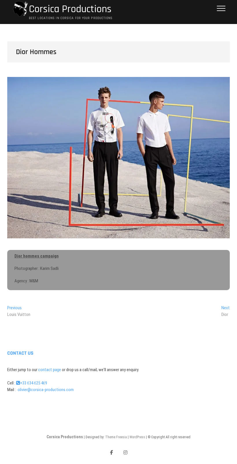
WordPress (137, 437)
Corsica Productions (70, 9)
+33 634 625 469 (33, 383)
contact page (49, 369)
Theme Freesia (116, 437)
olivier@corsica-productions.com (45, 389)
